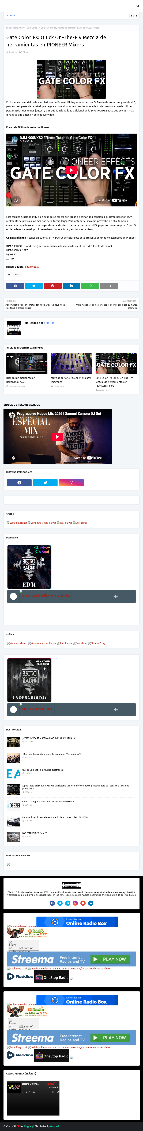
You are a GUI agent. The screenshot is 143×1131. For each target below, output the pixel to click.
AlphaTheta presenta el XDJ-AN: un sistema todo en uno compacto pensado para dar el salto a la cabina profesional (75, 787)
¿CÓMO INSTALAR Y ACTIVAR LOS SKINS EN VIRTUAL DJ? (49, 738)
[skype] (67, 903)
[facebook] (19, 482)
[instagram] (71, 482)
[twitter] (45, 482)
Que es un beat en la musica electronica (42, 770)
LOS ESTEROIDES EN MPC (34, 833)
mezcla (18, 274)
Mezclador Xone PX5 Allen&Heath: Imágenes (71, 379)
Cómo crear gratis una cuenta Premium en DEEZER (48, 801)
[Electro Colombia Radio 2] (66, 709)
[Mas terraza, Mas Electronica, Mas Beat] (66, 596)
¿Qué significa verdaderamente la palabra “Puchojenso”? (51, 754)
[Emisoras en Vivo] (77, 926)
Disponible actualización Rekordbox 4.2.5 (20, 379)
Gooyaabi (55, 1126)
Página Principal (14, 28)
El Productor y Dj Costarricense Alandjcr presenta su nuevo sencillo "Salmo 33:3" (70, 15)
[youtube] (83, 903)
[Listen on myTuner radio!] (23, 945)
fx (24, 28)
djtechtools (32, 267)
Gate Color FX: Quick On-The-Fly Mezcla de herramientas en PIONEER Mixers (114, 381)
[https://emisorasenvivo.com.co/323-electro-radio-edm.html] (21, 926)
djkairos (13, 52)
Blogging (28, 1126)
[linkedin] (90, 903)
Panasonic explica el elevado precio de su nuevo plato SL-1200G (55, 817)
